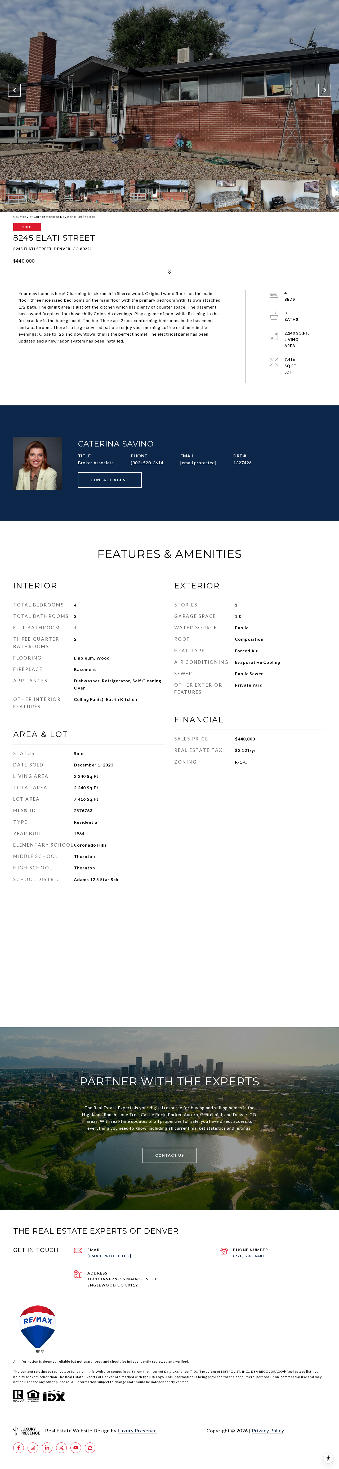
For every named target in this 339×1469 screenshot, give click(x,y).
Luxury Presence (137, 1430)
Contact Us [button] (169, 1155)
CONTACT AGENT (110, 480)
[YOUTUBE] (75, 1447)
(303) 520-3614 (147, 462)
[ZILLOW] (90, 1447)
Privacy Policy (268, 1430)
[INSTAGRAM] (33, 1447)
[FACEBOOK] (18, 1447)
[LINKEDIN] (47, 1447)
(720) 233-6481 (249, 1256)
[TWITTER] (61, 1447)
